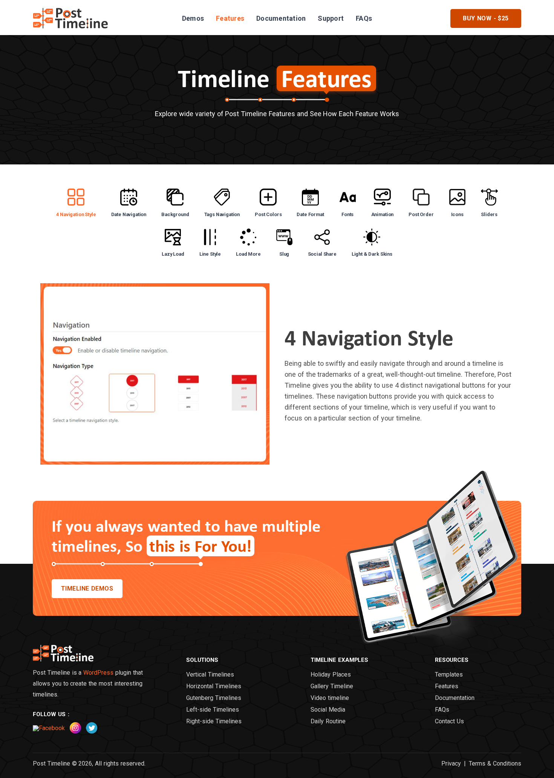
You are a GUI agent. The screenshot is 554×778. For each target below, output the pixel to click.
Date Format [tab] (310, 214)
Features (230, 18)
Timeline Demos (87, 588)
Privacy (451, 764)
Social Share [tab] (322, 254)
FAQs (364, 18)
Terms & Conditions (495, 764)
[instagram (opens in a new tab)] (75, 731)
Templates (449, 675)
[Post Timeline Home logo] (63, 659)
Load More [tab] (248, 254)
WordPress (98, 672)
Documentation (281, 18)
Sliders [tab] (489, 214)
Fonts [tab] (347, 214)
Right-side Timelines (214, 721)
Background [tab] (175, 214)
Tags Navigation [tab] (222, 214)
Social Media (328, 710)
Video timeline (330, 698)
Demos (193, 18)
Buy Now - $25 (486, 18)
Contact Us (449, 721)
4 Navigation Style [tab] (76, 214)
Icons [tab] (457, 214)
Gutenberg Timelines (213, 698)
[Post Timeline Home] (70, 30)
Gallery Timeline (332, 686)
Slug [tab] (284, 254)
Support (331, 18)
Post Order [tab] (421, 214)
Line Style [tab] (210, 254)
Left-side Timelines (212, 710)
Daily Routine (328, 721)
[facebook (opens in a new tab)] (49, 728)
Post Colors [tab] (268, 214)
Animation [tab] (382, 214)
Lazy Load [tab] (173, 254)
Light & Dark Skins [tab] (372, 254)
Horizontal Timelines (213, 686)
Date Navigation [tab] (129, 214)
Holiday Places (331, 675)
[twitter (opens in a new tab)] (91, 731)
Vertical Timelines (210, 675)
